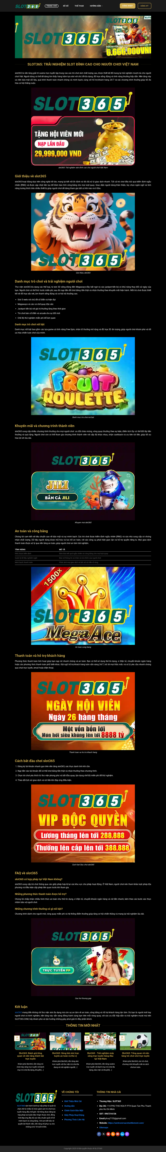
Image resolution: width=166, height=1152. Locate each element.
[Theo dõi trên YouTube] (118, 1134)
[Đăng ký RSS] (113, 1134)
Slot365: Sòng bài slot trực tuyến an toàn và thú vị (65, 1054)
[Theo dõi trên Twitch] (127, 1134)
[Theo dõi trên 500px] (122, 1134)
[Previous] (21, 35)
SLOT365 (98, 1148)
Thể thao (79, 6)
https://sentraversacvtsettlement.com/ (126, 1123)
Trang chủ (51, 6)
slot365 (18, 1012)
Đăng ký (144, 6)
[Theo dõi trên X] (104, 1134)
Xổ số (65, 6)
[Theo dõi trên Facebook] (99, 1134)
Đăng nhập (127, 6)
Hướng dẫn (95, 6)
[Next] (145, 35)
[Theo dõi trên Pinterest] (108, 1134)
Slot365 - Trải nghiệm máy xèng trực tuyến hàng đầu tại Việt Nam (100, 1056)
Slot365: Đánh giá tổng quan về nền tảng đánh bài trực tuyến (30, 1056)
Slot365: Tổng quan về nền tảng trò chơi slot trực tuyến (136, 1054)
